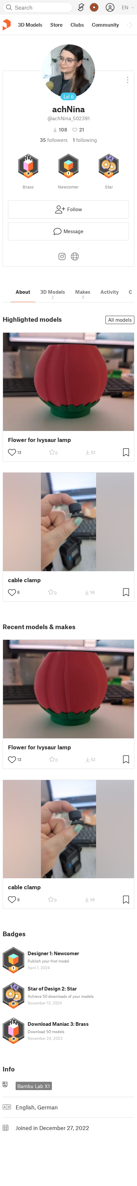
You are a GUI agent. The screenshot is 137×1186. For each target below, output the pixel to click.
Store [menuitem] (56, 25)
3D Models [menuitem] (30, 25)
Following (85, 140)
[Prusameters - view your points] (94, 7)
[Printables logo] (7, 25)
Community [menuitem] (105, 25)
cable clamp (24, 580)
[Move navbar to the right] (130, 25)
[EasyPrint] (81, 7)
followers (54, 140)
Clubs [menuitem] (77, 25)
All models (120, 320)
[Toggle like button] (12, 452)
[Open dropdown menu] (127, 77)
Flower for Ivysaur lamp (39, 440)
